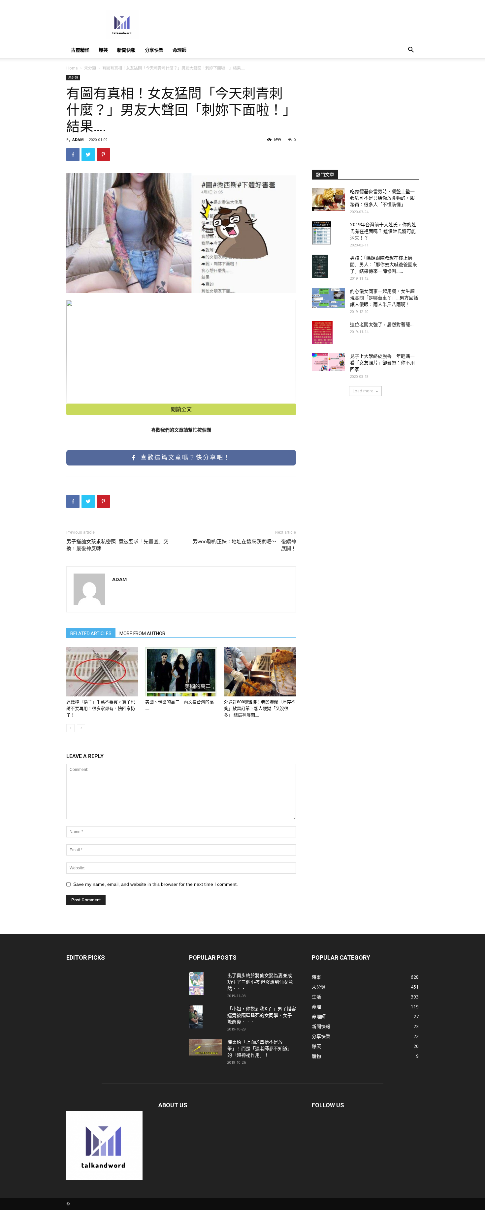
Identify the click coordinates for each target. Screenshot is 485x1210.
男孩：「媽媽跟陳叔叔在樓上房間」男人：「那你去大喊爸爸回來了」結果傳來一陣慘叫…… (383, 264)
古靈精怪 (80, 50)
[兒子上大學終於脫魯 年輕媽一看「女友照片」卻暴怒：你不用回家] (328, 362)
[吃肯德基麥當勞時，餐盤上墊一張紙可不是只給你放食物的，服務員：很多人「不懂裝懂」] (328, 199)
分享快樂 (154, 50)
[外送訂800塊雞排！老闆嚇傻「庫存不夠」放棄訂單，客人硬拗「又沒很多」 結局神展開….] (260, 671)
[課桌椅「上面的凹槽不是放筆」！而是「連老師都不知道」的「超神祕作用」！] (205, 1047)
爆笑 (103, 50)
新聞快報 (126, 50)
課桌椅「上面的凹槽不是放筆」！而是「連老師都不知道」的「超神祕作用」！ (259, 1048)
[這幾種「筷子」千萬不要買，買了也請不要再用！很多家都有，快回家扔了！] (102, 671)
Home (72, 68)
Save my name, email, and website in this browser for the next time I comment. (155, 884)
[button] (411, 50)
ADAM (78, 139)
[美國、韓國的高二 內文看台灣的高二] (181, 671)
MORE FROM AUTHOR (142, 633)
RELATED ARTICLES (91, 633)
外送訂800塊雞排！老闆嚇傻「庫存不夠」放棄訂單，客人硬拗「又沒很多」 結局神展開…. (259, 708)
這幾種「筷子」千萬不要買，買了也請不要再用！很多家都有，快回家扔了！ (100, 708)
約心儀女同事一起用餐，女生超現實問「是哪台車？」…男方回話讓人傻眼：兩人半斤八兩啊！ (384, 298)
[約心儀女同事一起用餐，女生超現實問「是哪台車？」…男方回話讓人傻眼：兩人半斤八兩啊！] (328, 298)
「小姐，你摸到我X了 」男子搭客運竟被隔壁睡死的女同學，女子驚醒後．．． (261, 1015)
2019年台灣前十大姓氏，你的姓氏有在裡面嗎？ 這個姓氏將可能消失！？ (383, 231)
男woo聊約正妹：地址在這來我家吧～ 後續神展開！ (244, 545)
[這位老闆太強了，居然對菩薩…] (322, 332)
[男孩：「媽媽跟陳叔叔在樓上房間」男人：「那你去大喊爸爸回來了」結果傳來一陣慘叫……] (320, 266)
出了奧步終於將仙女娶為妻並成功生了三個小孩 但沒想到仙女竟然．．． (260, 982)
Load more (363, 391)
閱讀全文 (181, 409)
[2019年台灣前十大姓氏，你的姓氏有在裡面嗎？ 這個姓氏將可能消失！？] (321, 232)
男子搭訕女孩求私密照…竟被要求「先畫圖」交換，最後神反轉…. (117, 545)
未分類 (90, 68)
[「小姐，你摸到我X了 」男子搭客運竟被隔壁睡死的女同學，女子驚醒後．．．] (196, 1016)
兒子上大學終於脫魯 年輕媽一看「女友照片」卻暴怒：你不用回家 (382, 362)
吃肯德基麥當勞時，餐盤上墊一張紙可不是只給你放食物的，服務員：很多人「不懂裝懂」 (382, 198)
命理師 (179, 50)
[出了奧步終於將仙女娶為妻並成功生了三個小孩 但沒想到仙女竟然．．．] (196, 983)
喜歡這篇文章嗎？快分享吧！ (184, 457)
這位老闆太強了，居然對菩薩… (381, 324)
